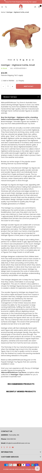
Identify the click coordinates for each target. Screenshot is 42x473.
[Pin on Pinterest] (20, 60)
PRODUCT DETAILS (10, 97)
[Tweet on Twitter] (17, 60)
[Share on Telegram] (26, 60)
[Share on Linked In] (23, 60)
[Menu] (2, 7)
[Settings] (35, 7)
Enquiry (21, 81)
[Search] (6, 7)
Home (3, 12)
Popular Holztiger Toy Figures (12, 362)
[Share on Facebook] (14, 60)
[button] (39, 7)
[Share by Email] (33, 60)
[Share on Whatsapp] (30, 60)
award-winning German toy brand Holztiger (18, 162)
